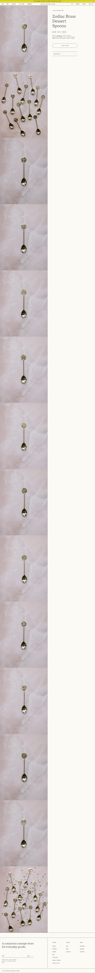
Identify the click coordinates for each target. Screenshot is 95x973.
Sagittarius (56, 38)
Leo (65, 37)
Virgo (72, 38)
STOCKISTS (68, 951)
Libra (68, 37)
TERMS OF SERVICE (56, 960)
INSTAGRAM (82, 946)
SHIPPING (54, 949)
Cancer (69, 35)
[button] (7, 4)
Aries (64, 35)
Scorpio (63, 38)
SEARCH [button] (84, 4)
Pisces (73, 37)
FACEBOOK (82, 949)
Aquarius (59, 35)
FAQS (53, 954)
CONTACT (54, 946)
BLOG (67, 946)
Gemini (61, 37)
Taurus (68, 38)
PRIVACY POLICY (56, 963)
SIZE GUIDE (55, 957)
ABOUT (67, 949)
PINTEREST (82, 951)
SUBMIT (28, 956)
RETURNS (54, 951)
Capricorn (55, 37)
